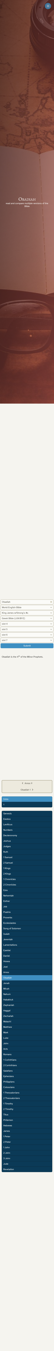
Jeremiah (8, 939)
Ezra (5, 890)
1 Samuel (7, 857)
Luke (5, 1038)
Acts (5, 1048)
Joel (5, 966)
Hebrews (7, 1125)
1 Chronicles (9, 879)
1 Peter (6, 1136)
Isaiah (6, 934)
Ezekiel (7, 950)
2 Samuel (8, 862)
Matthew (7, 1027)
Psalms (7, 912)
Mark (5, 1032)
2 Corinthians (10, 1065)
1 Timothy (8, 1103)
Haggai (6, 1010)
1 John (6, 1147)
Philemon (8, 1120)
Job (5, 906)
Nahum (7, 994)
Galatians (8, 1070)
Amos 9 (28, 783)
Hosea (6, 961)
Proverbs (7, 917)
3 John (6, 1158)
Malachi (7, 1021)
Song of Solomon (12, 928)
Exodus (7, 819)
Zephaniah (8, 1005)
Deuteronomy (10, 835)
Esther (6, 901)
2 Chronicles (9, 884)
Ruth (5, 851)
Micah (6, 988)
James (6, 1131)
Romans (7, 1054)
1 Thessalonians (11, 1092)
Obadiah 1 (26, 789)
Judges (7, 846)
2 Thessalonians (11, 1098)
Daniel (6, 955)
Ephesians (8, 1076)
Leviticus (7, 824)
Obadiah (7, 977)
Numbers (8, 830)
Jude (5, 1163)
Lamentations (10, 944)
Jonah (6, 983)
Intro (5, 799)
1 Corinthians (9, 1059)
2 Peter (7, 1142)
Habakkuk (8, 999)
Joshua (7, 840)
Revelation (8, 1169)
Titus (5, 1114)
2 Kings (7, 873)
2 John (6, 1152)
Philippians (9, 1081)
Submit (27, 645)
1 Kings (7, 868)
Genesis (7, 813)
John (5, 1043)
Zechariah (8, 1016)
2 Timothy (8, 1109)
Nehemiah (8, 895)
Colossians (9, 1087)
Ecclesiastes (9, 923)
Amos (6, 972)
